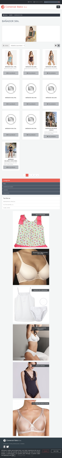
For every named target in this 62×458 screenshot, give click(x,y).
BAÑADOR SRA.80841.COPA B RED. (10, 160)
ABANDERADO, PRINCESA (9, 201)
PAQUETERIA (6, 193)
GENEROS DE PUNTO (8, 187)
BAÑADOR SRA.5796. (31, 128)
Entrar (30, 2)
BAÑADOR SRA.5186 (31, 97)
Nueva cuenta (39, 2)
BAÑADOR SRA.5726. (10, 128)
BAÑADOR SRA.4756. (10, 97)
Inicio (5, 15)
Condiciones (6, 443)
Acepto (45, 451)
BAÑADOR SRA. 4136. (11, 67)
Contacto (22, 443)
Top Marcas (6, 198)
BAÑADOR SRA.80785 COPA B (51, 129)
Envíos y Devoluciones (14, 443)
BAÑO (11, 15)
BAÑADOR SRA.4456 (31, 67)
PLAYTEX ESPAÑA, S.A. (8, 204)
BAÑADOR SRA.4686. (51, 67)
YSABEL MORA (6, 208)
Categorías (6, 180)
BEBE (4, 183)
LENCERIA (5, 190)
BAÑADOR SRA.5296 (51, 97)
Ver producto (11, 73)
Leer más (56, 451)
